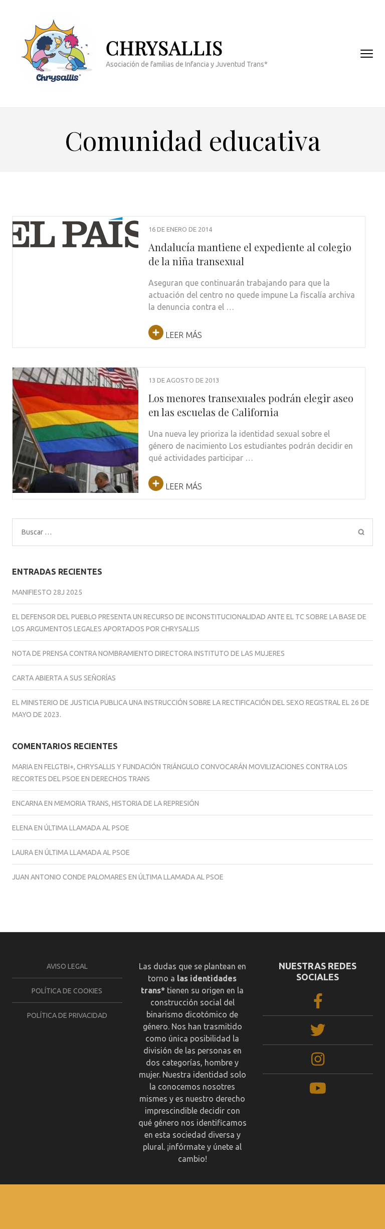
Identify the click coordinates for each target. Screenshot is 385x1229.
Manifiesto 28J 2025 (47, 592)
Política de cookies (67, 991)
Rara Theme (259, 1204)
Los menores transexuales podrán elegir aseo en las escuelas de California (250, 405)
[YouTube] (317, 1092)
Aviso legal (67, 966)
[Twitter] (317, 1033)
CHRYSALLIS (164, 47)
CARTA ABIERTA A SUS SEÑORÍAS (64, 678)
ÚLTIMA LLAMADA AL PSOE (86, 828)
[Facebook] (318, 1004)
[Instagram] (317, 1062)
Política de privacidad (67, 1015)
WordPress (348, 1204)
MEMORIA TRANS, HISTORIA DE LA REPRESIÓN (126, 803)
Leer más (182, 334)
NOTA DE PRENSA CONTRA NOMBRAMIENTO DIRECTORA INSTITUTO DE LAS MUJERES (148, 653)
